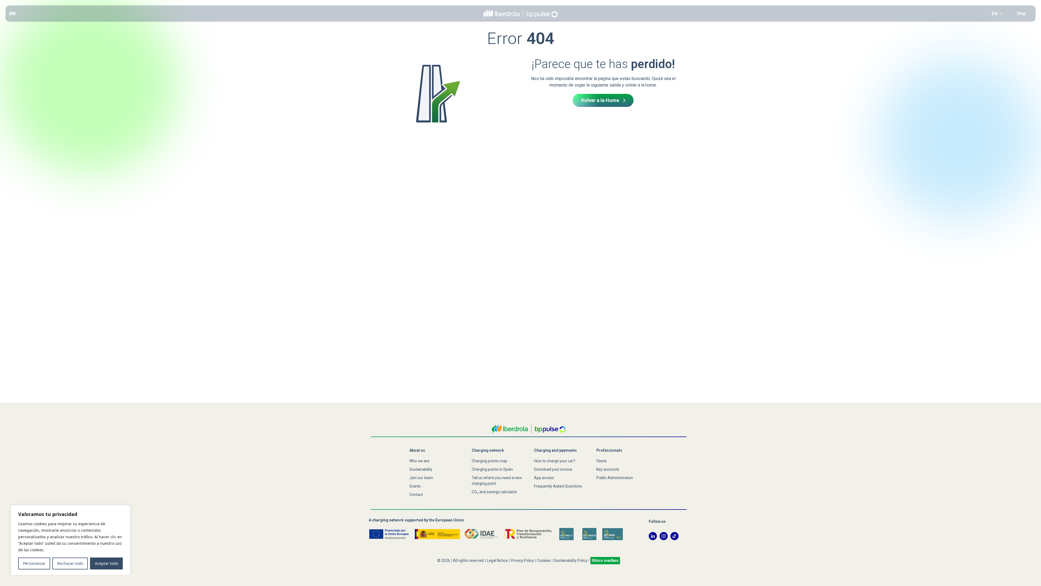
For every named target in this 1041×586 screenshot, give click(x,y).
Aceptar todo (106, 563)
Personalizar (34, 563)
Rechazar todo (70, 563)
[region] (70, 540)
